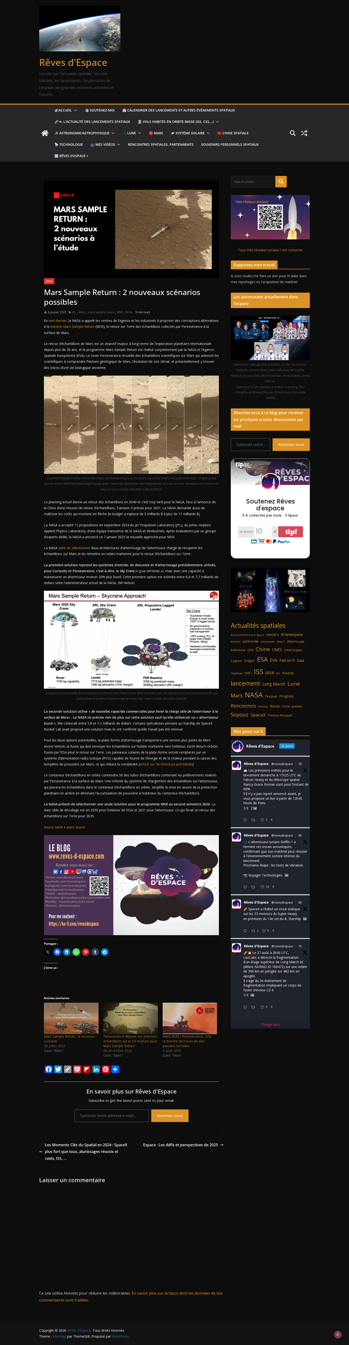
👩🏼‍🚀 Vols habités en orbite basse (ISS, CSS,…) (176, 121)
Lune (294, 683)
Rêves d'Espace (73, 62)
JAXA (269, 672)
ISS (258, 671)
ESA (262, 659)
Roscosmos (243, 705)
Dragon (249, 660)
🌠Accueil (63, 110)
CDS (251, 650)
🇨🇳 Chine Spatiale (233, 133)
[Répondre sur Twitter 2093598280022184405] (246, 931)
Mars (49, 281)
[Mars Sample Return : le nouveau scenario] (71, 1018)
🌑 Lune (129, 133)
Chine (263, 649)
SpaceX (258, 715)
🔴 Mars (156, 133)
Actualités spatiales (258, 625)
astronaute (268, 641)
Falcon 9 (287, 660)
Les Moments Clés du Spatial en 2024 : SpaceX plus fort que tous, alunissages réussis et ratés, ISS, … (86, 1151)
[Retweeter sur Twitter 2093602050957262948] (254, 887)
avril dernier (57, 320)
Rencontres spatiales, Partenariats (160, 144)
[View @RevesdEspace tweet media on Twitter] (286, 875)
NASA (128, 312)
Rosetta (263, 706)
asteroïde (251, 641)
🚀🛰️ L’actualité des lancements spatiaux (92, 121)
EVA (273, 660)
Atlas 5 (281, 641)
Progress (286, 696)
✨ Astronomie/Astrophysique (81, 133)
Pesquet (271, 696)
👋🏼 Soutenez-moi (100, 110)
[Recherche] (281, 181)
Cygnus (236, 660)
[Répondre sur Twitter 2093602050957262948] (246, 887)
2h (300, 764)
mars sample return (101, 312)
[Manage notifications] (338, 1334)
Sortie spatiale (292, 706)
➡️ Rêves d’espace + (71, 156)
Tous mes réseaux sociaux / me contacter (270, 250)
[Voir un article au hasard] (304, 133)
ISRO (248, 673)
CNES (277, 649)
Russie (275, 706)
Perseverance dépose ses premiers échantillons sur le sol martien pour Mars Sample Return (130, 1041)
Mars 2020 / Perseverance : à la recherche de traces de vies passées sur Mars (187, 1041)
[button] (74, 110)
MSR (120, 312)
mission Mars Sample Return (72, 326)
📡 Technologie (68, 144)
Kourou (288, 673)
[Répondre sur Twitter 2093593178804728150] (246, 1007)
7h (300, 946)
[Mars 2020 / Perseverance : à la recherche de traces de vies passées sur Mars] (190, 1018)
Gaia (300, 660)
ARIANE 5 (272, 635)
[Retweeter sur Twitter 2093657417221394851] (254, 820)
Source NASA (53, 827)
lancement (245, 683)
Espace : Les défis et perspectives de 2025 (180, 1144)
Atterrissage (295, 641)
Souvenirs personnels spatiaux (230, 144)
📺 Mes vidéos (102, 144)
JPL (74, 312)
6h (300, 835)
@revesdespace (282, 764)
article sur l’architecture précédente (166, 764)
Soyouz (239, 714)
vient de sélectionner (74, 548)
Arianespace (292, 634)
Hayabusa (237, 673)
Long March (273, 684)
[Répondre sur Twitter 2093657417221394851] (246, 820)
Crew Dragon (293, 650)
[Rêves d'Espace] (45, 133)
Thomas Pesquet (280, 715)
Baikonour (238, 650)
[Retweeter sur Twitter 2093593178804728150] (254, 1007)
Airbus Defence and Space (247, 635)
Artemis (236, 641)
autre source (75, 827)
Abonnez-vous (170, 1115)
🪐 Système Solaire (188, 133)
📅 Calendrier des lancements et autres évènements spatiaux (178, 110)
